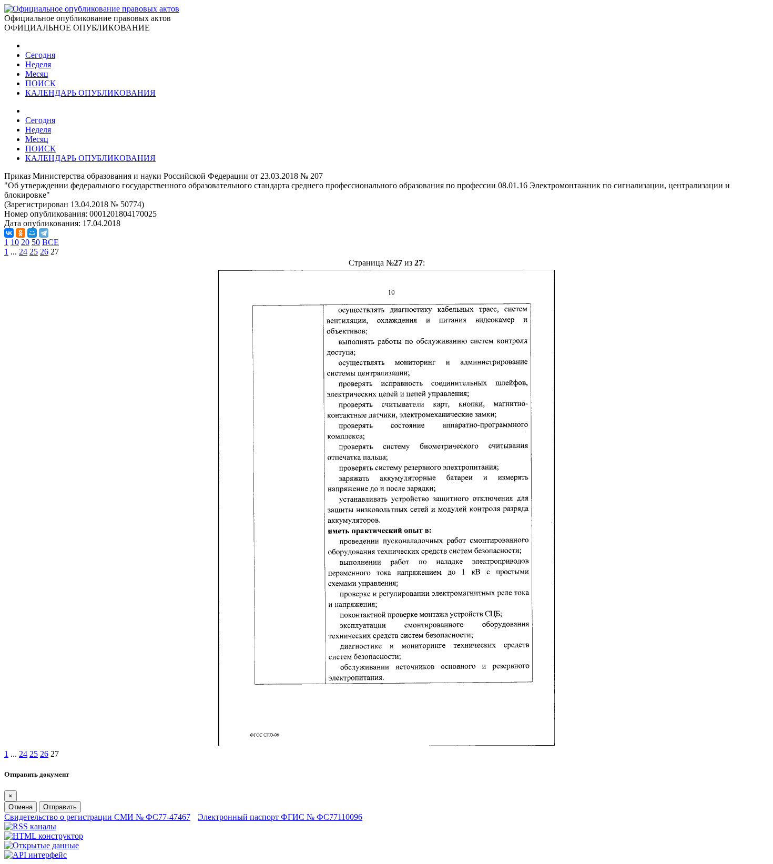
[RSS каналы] (30, 826)
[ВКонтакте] (9, 233)
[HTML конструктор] (43, 835)
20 (25, 242)
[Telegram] (43, 233)
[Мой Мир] (32, 233)
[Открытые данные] (41, 845)
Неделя (38, 64)
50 (36, 242)
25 (33, 251)
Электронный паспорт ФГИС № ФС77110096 (280, 816)
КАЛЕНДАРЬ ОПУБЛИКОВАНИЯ (90, 92)
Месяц (36, 73)
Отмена (20, 807)
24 (23, 251)
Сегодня (40, 54)
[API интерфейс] (35, 854)
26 (44, 251)
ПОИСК (40, 83)
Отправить (60, 807)
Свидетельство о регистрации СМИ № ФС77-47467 (97, 816)
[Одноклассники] (20, 233)
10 (15, 242)
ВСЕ (50, 242)
